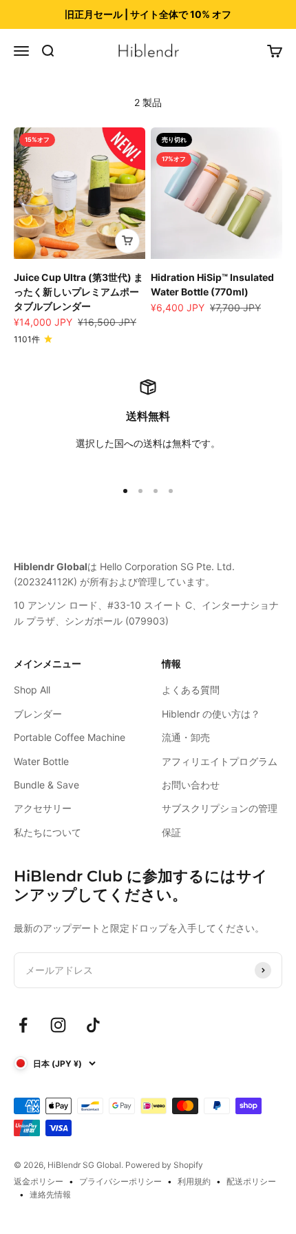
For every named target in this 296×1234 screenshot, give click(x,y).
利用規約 (194, 1181)
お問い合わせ (191, 785)
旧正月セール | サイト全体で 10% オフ (148, 14)
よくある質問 (191, 690)
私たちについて (47, 832)
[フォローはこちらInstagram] (58, 1025)
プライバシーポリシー (120, 1181)
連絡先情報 (50, 1194)
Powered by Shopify (164, 1165)
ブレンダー (38, 714)
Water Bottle (41, 761)
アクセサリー (43, 808)
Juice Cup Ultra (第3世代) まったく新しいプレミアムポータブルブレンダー (78, 291)
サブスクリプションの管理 (219, 808)
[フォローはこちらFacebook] (23, 1025)
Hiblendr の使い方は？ (211, 714)
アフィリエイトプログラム (219, 761)
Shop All (32, 690)
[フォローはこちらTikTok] (93, 1025)
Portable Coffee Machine (69, 737)
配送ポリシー (251, 1181)
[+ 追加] (127, 241)
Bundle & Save (46, 785)
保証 (171, 832)
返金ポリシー (38, 1181)
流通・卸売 (186, 737)
